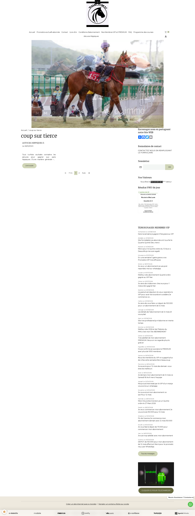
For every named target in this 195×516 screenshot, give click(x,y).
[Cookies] (4, 512)
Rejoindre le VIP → (97, 266)
